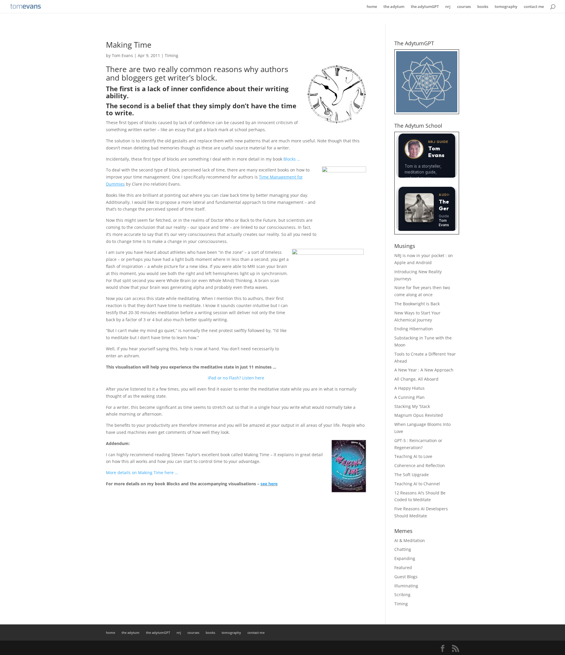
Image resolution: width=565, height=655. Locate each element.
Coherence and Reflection (419, 465)
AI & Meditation (409, 540)
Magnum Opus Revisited (418, 415)
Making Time (129, 44)
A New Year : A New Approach (423, 370)
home (372, 6)
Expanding (404, 558)
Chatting (402, 549)
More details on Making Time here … (142, 472)
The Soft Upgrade (411, 474)
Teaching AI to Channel (417, 483)
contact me (534, 6)
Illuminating (406, 586)
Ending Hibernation (413, 328)
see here (268, 483)
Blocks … (291, 159)
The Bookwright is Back (417, 303)
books (482, 6)
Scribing (402, 594)
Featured (403, 567)
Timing (171, 55)
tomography (506, 6)
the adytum (393, 6)
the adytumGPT (425, 6)
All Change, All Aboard (416, 379)
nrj (448, 6)
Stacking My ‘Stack (412, 406)
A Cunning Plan (409, 397)
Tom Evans (122, 55)
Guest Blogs (406, 576)
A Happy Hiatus (409, 388)
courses (464, 6)
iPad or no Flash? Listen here (236, 378)
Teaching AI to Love (413, 456)
